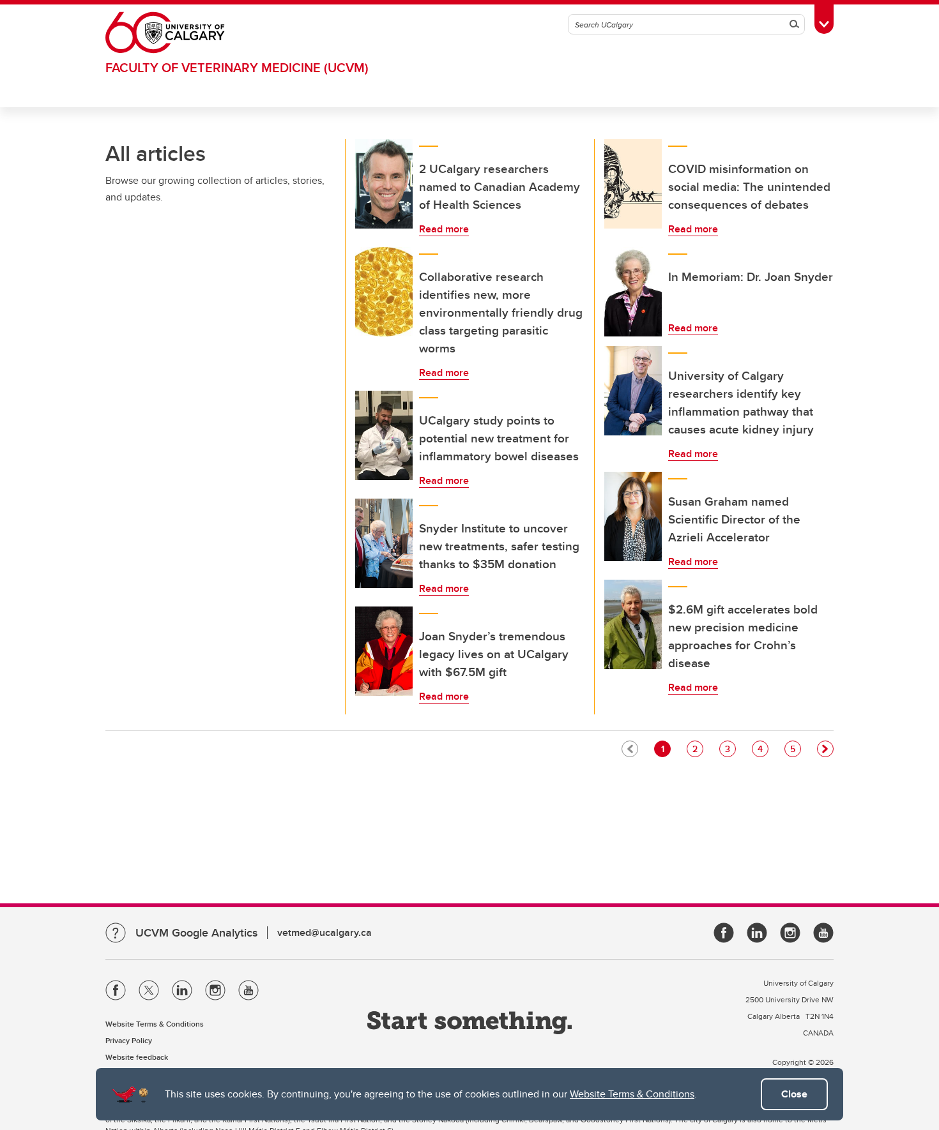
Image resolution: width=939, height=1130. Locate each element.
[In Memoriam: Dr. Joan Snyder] (633, 291)
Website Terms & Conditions (632, 1094)
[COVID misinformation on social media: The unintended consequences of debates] (633, 184)
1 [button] (665, 748)
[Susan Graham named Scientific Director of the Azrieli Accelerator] (633, 516)
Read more (444, 229)
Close (794, 1094)
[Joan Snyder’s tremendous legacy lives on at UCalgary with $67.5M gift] (384, 651)
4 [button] (762, 748)
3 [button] (730, 748)
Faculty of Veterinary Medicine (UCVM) (237, 67)
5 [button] (795, 748)
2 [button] (697, 748)
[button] (825, 749)
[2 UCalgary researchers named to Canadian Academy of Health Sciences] (384, 184)
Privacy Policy (128, 1040)
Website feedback (136, 1056)
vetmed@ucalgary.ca (324, 932)
